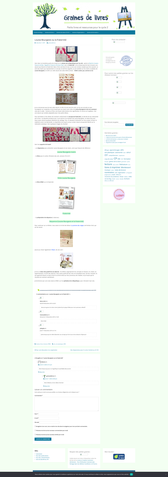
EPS (122, 159)
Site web (37, 422)
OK (131, 474)
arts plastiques (59, 344)
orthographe (129, 172)
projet (113, 174)
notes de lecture (120, 170)
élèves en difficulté (109, 180)
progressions (108, 174)
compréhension (113, 155)
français (106, 161)
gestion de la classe (115, 161)
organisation (121, 172)
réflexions (118, 174)
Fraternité (66, 213)
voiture (117, 179)
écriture (127, 179)
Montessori (126, 167)
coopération (122, 155)
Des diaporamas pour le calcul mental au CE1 (83, 350)
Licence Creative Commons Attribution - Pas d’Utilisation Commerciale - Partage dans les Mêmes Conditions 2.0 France (83, 462)
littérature (123, 164)
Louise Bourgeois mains (66, 152)
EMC (65, 344)
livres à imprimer (112, 167)
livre (129, 164)
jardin (128, 161)
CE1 (106, 155)
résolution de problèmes (112, 176)
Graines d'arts (39, 344)
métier (112, 170)
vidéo (130, 176)
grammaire (123, 161)
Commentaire (39, 395)
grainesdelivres (52, 43)
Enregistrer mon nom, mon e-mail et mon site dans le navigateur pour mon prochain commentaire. (61, 426)
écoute (121, 179)
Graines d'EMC (47, 344)
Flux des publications (42, 456)
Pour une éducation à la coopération (46, 350)
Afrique (107, 150)
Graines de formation (92, 32)
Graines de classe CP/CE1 (63, 32)
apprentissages (115, 150)
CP (115, 158)
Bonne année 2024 (110, 141)
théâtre (126, 176)
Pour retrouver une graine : (112, 122)
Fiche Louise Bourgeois (66, 178)
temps (121, 176)
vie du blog (108, 179)
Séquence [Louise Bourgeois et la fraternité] (66, 221)
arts (54, 344)
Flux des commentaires (43, 457)
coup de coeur (109, 159)
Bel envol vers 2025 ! (111, 135)
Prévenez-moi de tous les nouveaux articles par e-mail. (50, 434)
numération (109, 172)
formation (127, 159)
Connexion (39, 454)
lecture (108, 164)
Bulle (124, 152)
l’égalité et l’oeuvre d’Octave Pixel (54, 65)
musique (107, 170)
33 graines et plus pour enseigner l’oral (116, 142)
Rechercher (129, 124)
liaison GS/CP (116, 164)
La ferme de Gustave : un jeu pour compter (117, 139)
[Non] (166, 474)
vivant (113, 179)
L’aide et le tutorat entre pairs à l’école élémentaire (119, 137)
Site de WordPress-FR (42, 459)
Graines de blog (38, 32)
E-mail (37, 418)
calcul (128, 152)
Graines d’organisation (78, 32)
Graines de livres (49, 32)
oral (116, 172)
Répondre (42, 372)
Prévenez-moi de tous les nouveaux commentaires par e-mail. (52, 430)
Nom (36, 414)
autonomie (119, 152)
